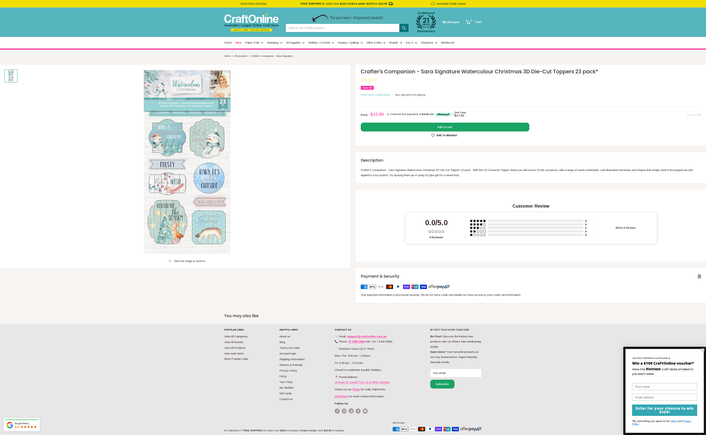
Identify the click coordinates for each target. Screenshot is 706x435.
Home (227, 56)
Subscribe (442, 384)
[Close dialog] (703, 350)
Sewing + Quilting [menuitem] (348, 42)
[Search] (404, 28)
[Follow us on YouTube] (365, 411)
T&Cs (674, 421)
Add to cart (445, 127)
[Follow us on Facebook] (337, 411)
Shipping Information (292, 359)
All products (240, 56)
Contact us (286, 399)
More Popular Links (236, 358)
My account (451, 22)
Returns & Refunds (291, 364)
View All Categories (236, 336)
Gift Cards (285, 393)
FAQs (283, 376)
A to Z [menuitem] (409, 42)
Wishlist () (447, 42)
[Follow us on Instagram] (344, 411)
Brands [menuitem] (393, 42)
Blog (282, 342)
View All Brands (233, 342)
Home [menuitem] (228, 42)
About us (284, 336)
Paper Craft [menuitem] (252, 42)
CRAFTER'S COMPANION (375, 95)
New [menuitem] (238, 42)
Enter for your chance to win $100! (665, 410)
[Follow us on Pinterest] (358, 411)
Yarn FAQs (286, 382)
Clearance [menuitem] (427, 42)
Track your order (289, 347)
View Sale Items (234, 353)
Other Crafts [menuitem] (373, 42)
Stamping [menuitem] (272, 42)
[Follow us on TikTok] (351, 411)
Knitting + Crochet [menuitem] (319, 42)
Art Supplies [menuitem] (293, 42)
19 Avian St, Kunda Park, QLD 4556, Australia (362, 382)
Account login (287, 353)
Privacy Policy (288, 370)
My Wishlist (286, 387)
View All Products (235, 347)
